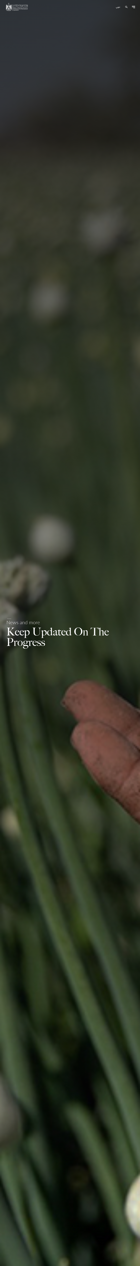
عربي (118, 7)
